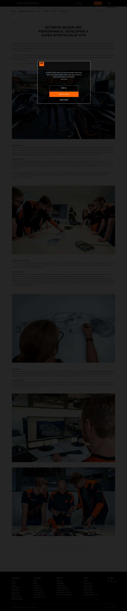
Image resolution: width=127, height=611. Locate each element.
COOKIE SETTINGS (64, 100)
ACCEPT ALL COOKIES (64, 94)
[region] (64, 82)
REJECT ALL (64, 88)
